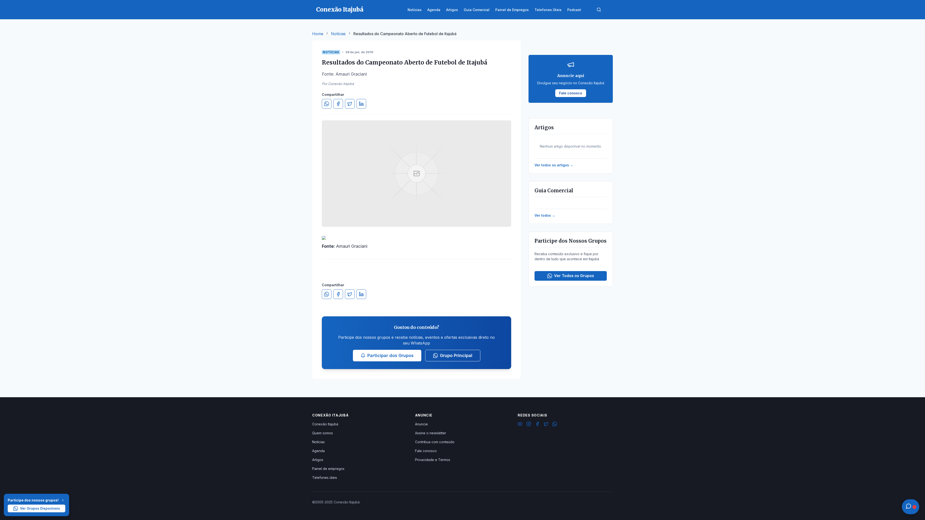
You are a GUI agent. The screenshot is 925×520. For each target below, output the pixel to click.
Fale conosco (426, 451)
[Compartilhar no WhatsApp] (326, 104)
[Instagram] (528, 425)
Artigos (317, 460)
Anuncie (421, 424)
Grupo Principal (456, 355)
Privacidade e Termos (432, 460)
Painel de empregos (328, 469)
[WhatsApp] (554, 425)
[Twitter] (546, 425)
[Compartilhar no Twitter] (350, 104)
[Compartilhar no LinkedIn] (361, 104)
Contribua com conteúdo (435, 442)
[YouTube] (520, 425)
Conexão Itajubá (325, 424)
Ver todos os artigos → (554, 165)
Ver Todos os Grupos (574, 275)
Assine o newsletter (430, 433)
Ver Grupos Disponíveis (40, 508)
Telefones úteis (324, 477)
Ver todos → (545, 215)
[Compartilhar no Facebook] (338, 104)
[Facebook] (537, 425)
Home (317, 33)
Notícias (338, 33)
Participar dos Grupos (390, 355)
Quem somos (322, 433)
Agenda (318, 451)
